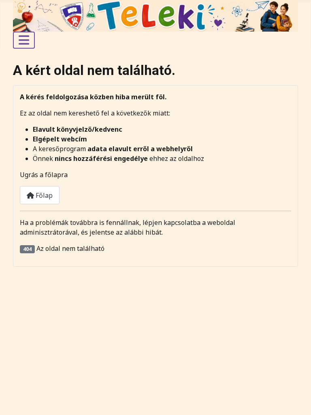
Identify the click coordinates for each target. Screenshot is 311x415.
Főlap (43, 195)
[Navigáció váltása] (24, 40)
